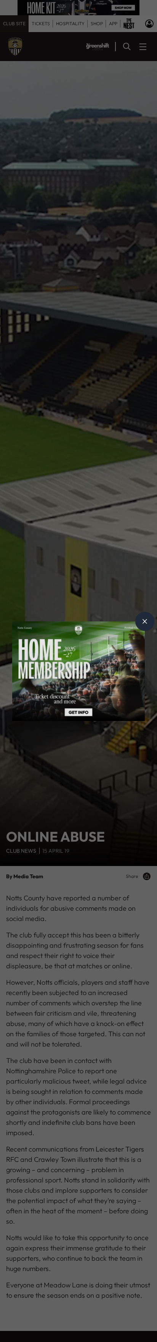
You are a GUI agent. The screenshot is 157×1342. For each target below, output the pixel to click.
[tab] (145, 621)
